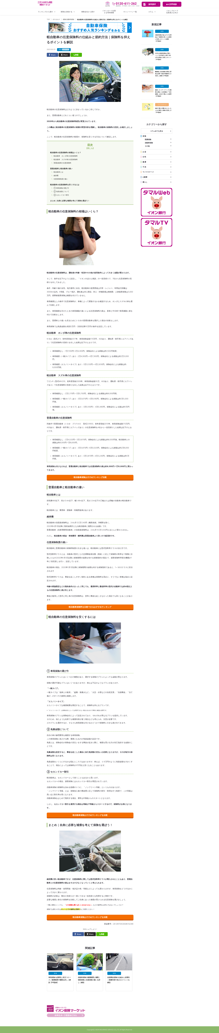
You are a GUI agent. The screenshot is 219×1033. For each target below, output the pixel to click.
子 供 (144, 167)
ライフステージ (148, 172)
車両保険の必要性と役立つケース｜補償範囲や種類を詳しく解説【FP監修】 (59, 979)
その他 (147, 146)
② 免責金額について (61, 191)
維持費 (56, 175)
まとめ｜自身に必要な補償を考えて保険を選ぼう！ (70, 201)
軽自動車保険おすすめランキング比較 (90, 477)
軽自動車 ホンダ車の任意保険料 (66, 156)
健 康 (144, 162)
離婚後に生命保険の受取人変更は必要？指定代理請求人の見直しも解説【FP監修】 (163, 74)
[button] (151, 4)
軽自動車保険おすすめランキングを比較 (90, 815)
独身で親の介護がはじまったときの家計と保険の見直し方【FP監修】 (163, 110)
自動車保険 (149, 143)
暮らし (145, 182)
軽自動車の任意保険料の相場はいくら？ (65, 152)
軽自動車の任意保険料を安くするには (64, 185)
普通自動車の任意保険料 (62, 163)
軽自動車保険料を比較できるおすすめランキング (90, 607)
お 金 (144, 152)
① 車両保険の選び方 (61, 188)
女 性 (144, 157)
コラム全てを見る (156, 131)
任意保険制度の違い (61, 179)
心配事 (145, 177)
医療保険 (148, 139)
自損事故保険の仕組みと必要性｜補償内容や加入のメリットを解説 (118, 979)
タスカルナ (56, 19)
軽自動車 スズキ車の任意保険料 (66, 159)
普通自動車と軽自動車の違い (61, 168)
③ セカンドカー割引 (61, 195)
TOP (48, 19)
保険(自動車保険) (68, 19)
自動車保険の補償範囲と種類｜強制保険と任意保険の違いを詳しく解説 (89, 979)
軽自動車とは (58, 172)
